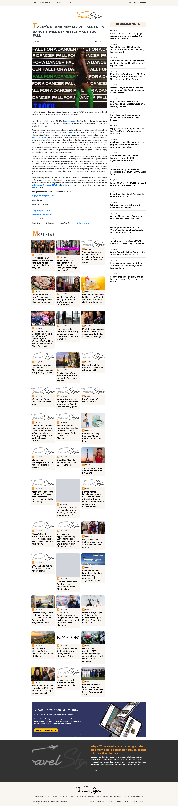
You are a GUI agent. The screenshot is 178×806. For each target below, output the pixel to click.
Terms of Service (123, 801)
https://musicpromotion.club (42, 215)
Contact (111, 801)
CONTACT (72, 3)
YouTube (35, 188)
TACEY (70, 133)
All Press (59, 3)
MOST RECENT (46, 3)
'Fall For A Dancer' (39, 137)
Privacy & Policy (139, 801)
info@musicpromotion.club (41, 211)
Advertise (100, 801)
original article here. (82, 223)
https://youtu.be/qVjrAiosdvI (43, 196)
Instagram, (38, 185)
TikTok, (55, 185)
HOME (34, 3)
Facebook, (47, 185)
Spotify (64, 185)
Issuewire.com (69, 121)
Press (92, 801)
